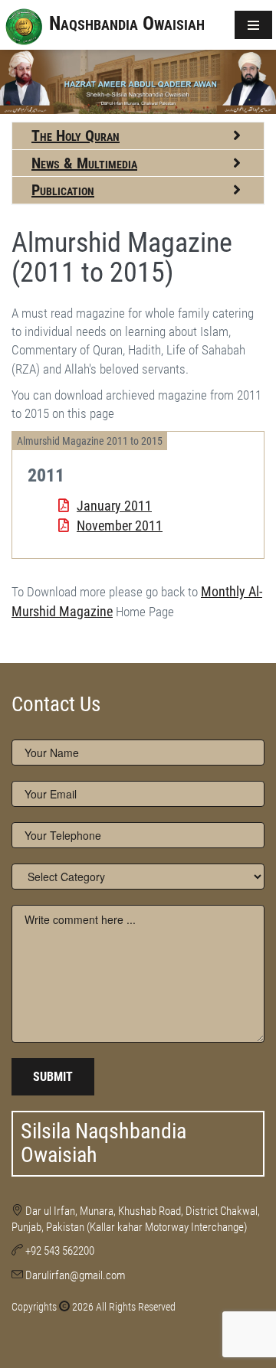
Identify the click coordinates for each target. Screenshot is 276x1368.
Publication (62, 190)
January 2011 (114, 506)
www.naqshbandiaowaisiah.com (65, 630)
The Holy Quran (75, 135)
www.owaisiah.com (42, 630)
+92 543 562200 (59, 1251)
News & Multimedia (84, 163)
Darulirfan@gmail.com (75, 1275)
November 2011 (120, 525)
